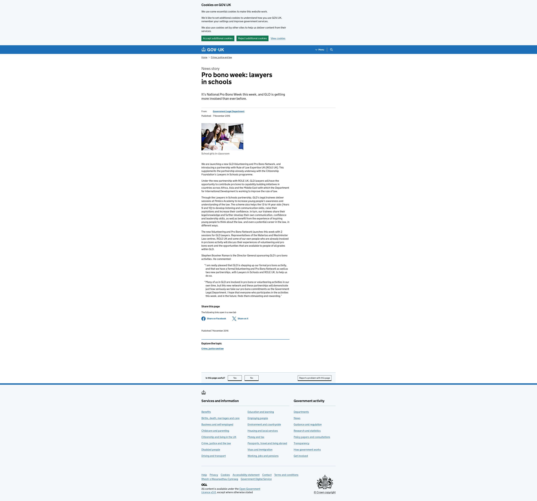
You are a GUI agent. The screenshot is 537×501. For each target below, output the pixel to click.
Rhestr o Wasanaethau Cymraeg (219, 479)
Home (204, 57)
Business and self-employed (217, 424)
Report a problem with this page (314, 378)
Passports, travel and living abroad (267, 443)
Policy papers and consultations (312, 437)
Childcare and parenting (215, 430)
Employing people (258, 418)
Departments (301, 411)
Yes (237, 378)
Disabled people (210, 449)
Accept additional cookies (218, 38)
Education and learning (261, 411)
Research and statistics (307, 430)
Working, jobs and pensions (263, 455)
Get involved (301, 455)
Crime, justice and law (221, 57)
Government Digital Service (256, 479)
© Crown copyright (325, 492)
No (254, 378)
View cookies (278, 38)
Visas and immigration (260, 449)
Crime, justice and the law (216, 443)
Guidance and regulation (308, 424)
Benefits (206, 411)
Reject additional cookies (252, 38)
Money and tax (256, 437)
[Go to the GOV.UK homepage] (212, 49)
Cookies (225, 474)
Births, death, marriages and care (220, 418)
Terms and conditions (286, 474)
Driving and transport (213, 455)
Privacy (214, 474)
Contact (267, 474)
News (297, 418)
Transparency (301, 443)
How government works (307, 449)
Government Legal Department (228, 111)
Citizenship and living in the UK (218, 437)
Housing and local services (263, 430)
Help (204, 474)
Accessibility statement (246, 474)
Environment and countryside (264, 424)
